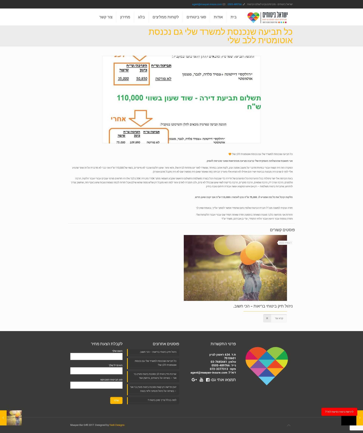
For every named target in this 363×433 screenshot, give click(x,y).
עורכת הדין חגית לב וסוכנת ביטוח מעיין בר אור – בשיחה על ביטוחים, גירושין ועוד (155, 376)
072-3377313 (219, 369)
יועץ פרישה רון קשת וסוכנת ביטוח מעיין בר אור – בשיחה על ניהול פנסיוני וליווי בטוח (153, 389)
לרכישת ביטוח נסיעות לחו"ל (339, 411)
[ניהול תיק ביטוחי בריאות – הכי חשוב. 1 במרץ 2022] (11, 417)
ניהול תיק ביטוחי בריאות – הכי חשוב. (263, 306)
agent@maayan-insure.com (207, 4)
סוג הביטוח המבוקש (111, 379)
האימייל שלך (116, 365)
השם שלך (117, 351)
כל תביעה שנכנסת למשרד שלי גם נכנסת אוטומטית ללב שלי (155, 363)
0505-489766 (235, 4)
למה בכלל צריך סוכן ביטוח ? (162, 400)
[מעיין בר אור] (267, 16)
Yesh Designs (116, 425)
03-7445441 (219, 362)
